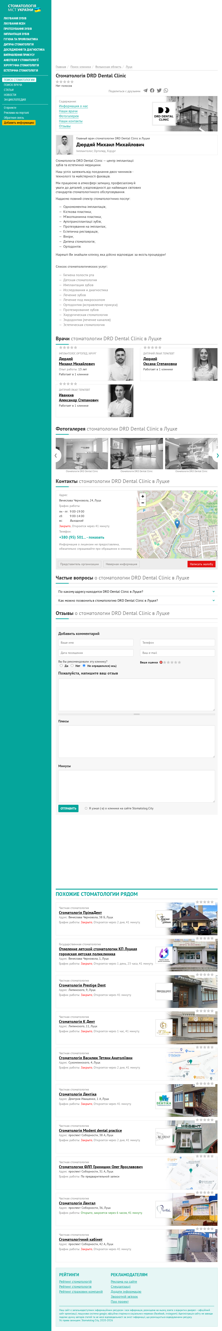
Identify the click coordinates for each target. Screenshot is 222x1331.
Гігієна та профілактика (21, 39)
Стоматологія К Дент (77, 1021)
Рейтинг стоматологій (75, 1281)
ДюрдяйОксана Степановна (160, 361)
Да (66, 666)
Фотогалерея (69, 116)
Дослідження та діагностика (24, 49)
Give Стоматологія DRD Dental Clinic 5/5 (179, 662)
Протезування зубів (18, 28)
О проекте (10, 108)
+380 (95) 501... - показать (81, 537)
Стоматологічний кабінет (81, 1239)
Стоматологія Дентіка (77, 1094)
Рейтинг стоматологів (75, 1286)
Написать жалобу (201, 564)
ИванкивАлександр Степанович (78, 397)
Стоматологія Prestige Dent (82, 985)
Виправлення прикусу (19, 55)
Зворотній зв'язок (124, 1296)
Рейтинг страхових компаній (81, 1291)
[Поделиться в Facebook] (152, 92)
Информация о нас (73, 106)
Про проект (120, 1301)
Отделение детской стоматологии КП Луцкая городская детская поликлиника (98, 951)
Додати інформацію (126, 1291)
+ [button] (142, 496)
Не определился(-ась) (102, 666)
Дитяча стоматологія (19, 44)
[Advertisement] (137, 30)
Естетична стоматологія (21, 70)
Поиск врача (13, 85)
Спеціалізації (121, 1286)
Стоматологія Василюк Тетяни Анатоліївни (95, 1057)
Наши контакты (71, 121)
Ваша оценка (149, 662)
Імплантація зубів (16, 34)
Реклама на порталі (16, 113)
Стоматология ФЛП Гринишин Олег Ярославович (101, 1166)
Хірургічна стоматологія (21, 65)
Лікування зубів (15, 18)
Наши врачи (68, 111)
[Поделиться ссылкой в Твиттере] (159, 92)
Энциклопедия (15, 99)
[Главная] (26, 8)
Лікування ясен (14, 23)
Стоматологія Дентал (77, 1203)
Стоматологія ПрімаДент (80, 912)
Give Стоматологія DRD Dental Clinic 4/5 (176, 662)
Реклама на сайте (124, 1281)
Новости (10, 95)
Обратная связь (14, 118)
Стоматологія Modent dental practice (90, 1130)
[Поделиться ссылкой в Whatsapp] (166, 92)
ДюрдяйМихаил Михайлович (77, 361)
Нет (77, 666)
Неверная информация (121, 564)
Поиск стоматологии (19, 80)
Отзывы (65, 126)
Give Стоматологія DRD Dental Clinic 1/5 (165, 662)
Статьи (9, 90)
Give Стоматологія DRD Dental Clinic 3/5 (172, 662)
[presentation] (57, 455)
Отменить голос (161, 662)
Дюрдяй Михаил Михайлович (110, 144)
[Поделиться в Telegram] (145, 92)
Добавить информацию (19, 122)
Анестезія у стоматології (21, 60)
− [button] (142, 503)
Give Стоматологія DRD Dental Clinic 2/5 (168, 662)
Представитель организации (79, 564)
